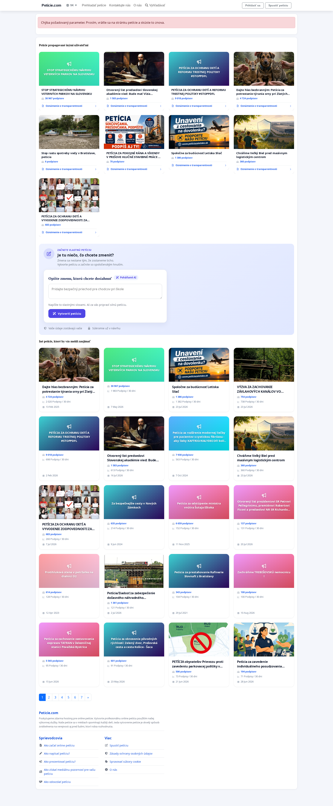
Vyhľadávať (157, 5)
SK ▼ (73, 5)
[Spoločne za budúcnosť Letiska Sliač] (199, 142)
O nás (138, 5)
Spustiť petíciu (278, 5)
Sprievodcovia (50, 738)
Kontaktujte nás (119, 5)
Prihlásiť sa (252, 5)
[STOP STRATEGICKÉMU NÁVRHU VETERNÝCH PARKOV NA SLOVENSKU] (69, 81)
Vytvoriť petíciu (69, 313)
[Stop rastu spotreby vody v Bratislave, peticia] (69, 144)
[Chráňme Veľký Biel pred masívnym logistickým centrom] (264, 144)
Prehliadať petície (94, 5)
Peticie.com (51, 5)
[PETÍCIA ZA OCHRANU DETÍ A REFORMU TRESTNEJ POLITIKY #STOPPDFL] (199, 81)
